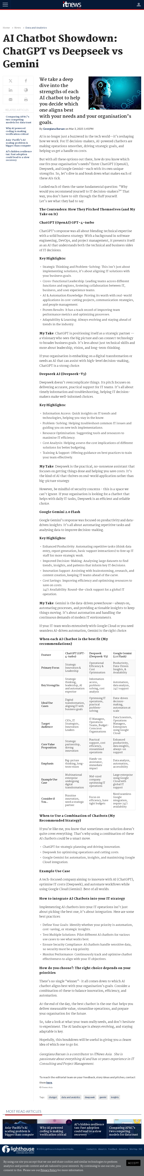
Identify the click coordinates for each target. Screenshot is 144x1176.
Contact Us (91, 1149)
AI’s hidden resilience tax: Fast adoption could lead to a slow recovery (19, 156)
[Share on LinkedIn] (10, 90)
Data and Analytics (36, 28)
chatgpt (53, 1097)
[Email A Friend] (10, 99)
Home (6, 28)
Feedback (112, 1149)
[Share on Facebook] (26, 80)
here (49, 1082)
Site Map (133, 1149)
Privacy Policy (49, 1170)
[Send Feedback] (26, 90)
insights (115, 1097)
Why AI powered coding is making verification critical (17, 131)
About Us (102, 1149)
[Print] (26, 99)
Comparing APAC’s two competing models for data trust (18, 119)
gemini (103, 1097)
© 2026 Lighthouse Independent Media (55, 1149)
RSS (140, 1149)
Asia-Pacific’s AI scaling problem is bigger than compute (18, 143)
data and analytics (70, 1097)
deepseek (90, 1097)
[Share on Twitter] (10, 80)
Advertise (123, 1149)
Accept (133, 1163)
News (17, 28)
